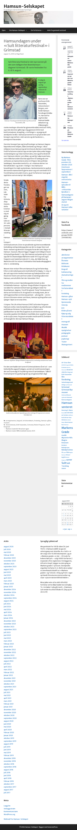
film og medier (67, 280)
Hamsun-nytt (67, 299)
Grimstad (30, 425)
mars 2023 (8, 641)
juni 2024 (7, 607)
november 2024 (10, 592)
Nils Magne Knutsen (67, 440)
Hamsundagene (67, 400)
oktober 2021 (9, 684)
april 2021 (7, 698)
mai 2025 (7, 575)
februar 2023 (9, 644)
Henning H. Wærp (67, 410)
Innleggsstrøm (9, 809)
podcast (65, 336)
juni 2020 (7, 724)
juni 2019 (7, 750)
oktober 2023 (9, 627)
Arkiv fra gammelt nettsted (56, 30)
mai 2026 (7, 552)
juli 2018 (7, 773)
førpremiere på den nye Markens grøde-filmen (70, 79)
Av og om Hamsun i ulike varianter (67, 207)
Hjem (3, 30)
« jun (65, 529)
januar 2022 (8, 675)
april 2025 (8, 578)
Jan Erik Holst (68, 413)
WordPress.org (9, 814)
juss (63, 308)
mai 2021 (7, 695)
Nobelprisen (65, 447)
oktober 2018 (9, 764)
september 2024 (10, 598)
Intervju (65, 305)
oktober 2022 (9, 655)
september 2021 (10, 687)
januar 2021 (8, 707)
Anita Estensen (11, 425)
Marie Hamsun (68, 422)
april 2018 (7, 778)
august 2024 (9, 601)
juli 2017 (7, 793)
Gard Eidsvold (68, 384)
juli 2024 (7, 604)
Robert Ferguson (39, 425)
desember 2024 (10, 589)
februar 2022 (9, 672)
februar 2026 (9, 555)
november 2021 (10, 681)
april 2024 (8, 612)
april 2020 (8, 730)
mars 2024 (8, 615)
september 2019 (10, 741)
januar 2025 (8, 587)
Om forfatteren (36, 30)
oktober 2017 (9, 784)
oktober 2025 (9, 564)
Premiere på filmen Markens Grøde (70, 132)
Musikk (64, 327)
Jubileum (70, 415)
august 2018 (8, 770)
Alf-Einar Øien (66, 362)
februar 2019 (9, 755)
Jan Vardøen (65, 415)
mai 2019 (7, 753)
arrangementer (11, 421)
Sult (64, 462)
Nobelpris (64, 445)
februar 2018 (9, 781)
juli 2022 (7, 664)
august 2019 (8, 744)
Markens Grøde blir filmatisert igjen (17, 429)
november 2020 (10, 713)
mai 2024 (7, 609)
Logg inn (7, 806)
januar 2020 (8, 735)
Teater (64, 342)
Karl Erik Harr (65, 417)
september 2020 (10, 718)
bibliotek (65, 264)
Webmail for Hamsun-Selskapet (16, 819)
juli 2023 (7, 632)
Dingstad (69, 372)
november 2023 (10, 624)
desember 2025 (10, 558)
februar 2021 (9, 704)
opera (64, 452)
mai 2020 (7, 727)
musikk (64, 435)
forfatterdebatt (28, 421)
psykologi (65, 339)
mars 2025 (8, 581)
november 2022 (10, 652)
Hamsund (69, 397)
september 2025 (10, 567)
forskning (66, 379)
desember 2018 (9, 758)
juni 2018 (7, 775)
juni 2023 (7, 635)
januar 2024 (8, 618)
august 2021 (8, 690)
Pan (67, 452)
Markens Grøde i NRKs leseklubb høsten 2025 (20, 431)
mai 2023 (7, 638)
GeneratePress (53, 827)
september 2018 (10, 767)
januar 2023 (8, 647)
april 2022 (8, 667)
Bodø (68, 370)
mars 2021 (8, 701)
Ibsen (63, 412)
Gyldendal (64, 397)
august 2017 (8, 790)
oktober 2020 (9, 715)
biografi (19, 421)
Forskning (37, 421)
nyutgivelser (66, 330)
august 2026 (8, 547)
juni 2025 (7, 572)
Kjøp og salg (66, 314)
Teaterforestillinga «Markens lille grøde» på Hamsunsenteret (70, 100)
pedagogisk (66, 333)
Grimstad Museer (66, 395)
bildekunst (66, 266)
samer (69, 460)
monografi (66, 322)
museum (6, 423)
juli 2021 (7, 692)
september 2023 (10, 629)
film (63, 377)
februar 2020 (9, 732)
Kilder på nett (67, 311)
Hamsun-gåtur (46, 421)
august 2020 (8, 721)
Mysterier (65, 438)
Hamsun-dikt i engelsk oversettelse (67, 177)
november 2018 (10, 761)
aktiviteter (66, 255)
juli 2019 (7, 747)
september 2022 (10, 658)
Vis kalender (65, 140)
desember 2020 (10, 710)
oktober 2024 (9, 595)
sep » (70, 529)
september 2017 (10, 787)
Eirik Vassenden (21, 425)
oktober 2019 (9, 738)
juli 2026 (7, 549)
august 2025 (8, 569)
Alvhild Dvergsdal (66, 365)
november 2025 (10, 561)
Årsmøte (65, 261)
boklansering (66, 272)
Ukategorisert (67, 345)
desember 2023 (10, 621)
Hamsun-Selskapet (24, 6)
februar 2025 (9, 584)
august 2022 (8, 661)
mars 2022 (8, 670)
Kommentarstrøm (11, 811)
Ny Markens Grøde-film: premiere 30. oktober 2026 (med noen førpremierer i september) (67, 164)
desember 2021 (9, 678)
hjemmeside (66, 302)
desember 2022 (10, 650)
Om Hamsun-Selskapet (17, 30)
